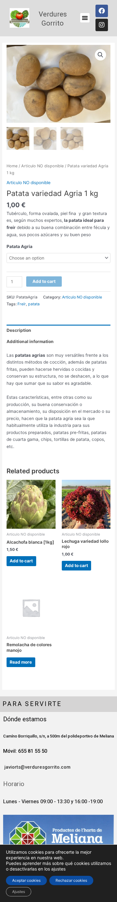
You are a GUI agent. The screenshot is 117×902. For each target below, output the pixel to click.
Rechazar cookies (71, 880)
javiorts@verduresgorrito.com (37, 767)
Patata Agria (19, 246)
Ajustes (18, 891)
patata (34, 304)
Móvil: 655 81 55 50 (25, 751)
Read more (21, 662)
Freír (21, 304)
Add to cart (44, 281)
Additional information (30, 341)
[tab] (58, 330)
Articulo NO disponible (42, 166)
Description (19, 330)
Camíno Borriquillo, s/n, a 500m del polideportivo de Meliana (58, 736)
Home (12, 166)
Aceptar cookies (26, 880)
